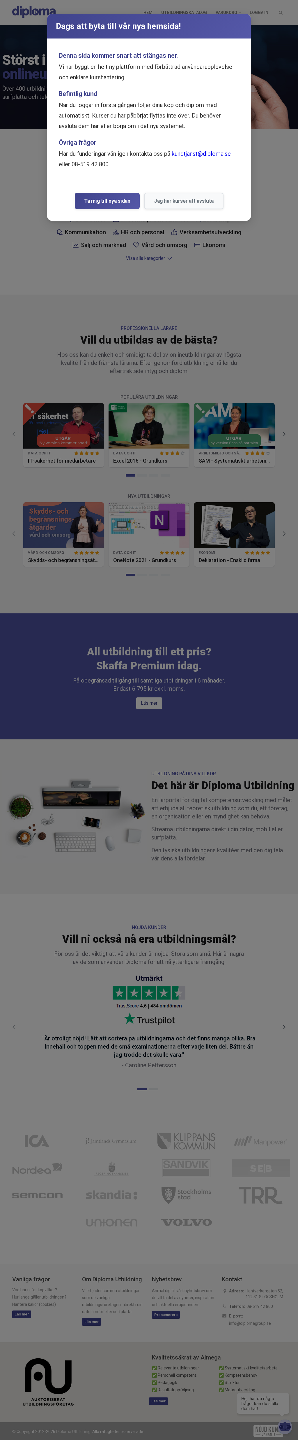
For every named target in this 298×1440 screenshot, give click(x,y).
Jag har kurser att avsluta (184, 201)
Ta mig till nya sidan (107, 201)
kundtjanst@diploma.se (201, 153)
